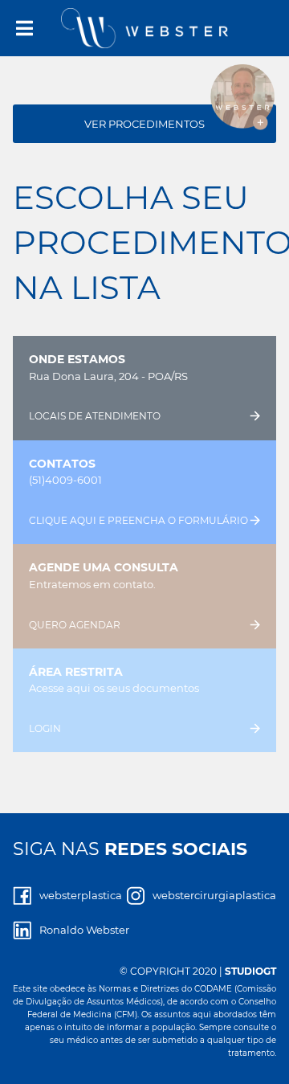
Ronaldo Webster (84, 929)
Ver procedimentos (144, 123)
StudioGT (250, 971)
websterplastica (80, 895)
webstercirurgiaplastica (214, 895)
